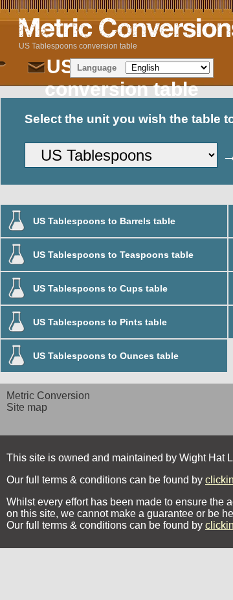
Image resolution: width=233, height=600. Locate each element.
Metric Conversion (48, 395)
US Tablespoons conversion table (78, 46)
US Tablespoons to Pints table (100, 322)
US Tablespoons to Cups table (100, 288)
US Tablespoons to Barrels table (104, 221)
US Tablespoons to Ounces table (106, 356)
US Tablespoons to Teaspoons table (113, 254)
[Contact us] (36, 68)
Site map (26, 407)
